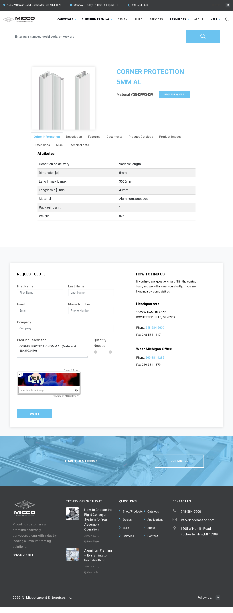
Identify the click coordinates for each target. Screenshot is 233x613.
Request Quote (174, 94)
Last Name (76, 286)
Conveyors (65, 19)
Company (24, 322)
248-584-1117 (151, 334)
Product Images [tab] (170, 136)
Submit (34, 413)
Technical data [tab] (79, 145)
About (199, 19)
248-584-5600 (140, 5)
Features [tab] (94, 136)
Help (214, 19)
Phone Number (79, 304)
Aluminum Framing (95, 19)
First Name (25, 286)
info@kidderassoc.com (197, 520)
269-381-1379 (151, 364)
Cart (217, 4)
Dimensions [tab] (42, 145)
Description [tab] (74, 136)
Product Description (31, 340)
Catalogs (153, 511)
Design (122, 19)
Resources (178, 19)
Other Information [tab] (47, 136)
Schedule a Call (23, 555)
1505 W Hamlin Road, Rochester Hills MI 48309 (34, 5)
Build (139, 19)
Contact (152, 536)
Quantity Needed (100, 343)
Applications (155, 519)
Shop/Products (133, 511)
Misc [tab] (59, 145)
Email (21, 304)
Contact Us (179, 461)
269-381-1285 (155, 357)
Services (156, 19)
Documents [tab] (114, 136)
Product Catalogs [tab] (141, 136)
